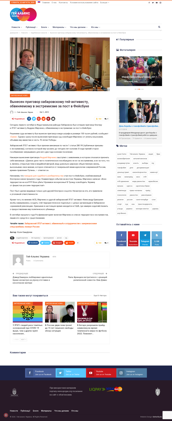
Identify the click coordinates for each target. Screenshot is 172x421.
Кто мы (94, 27)
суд (66, 238)
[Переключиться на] (39, 2)
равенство (134, 195)
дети (131, 168)
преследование (48, 238)
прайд (148, 190)
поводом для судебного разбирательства (43, 176)
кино (138, 177)
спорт (119, 204)
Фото (139, 71)
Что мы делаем (77, 27)
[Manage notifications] (6, 415)
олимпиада (121, 190)
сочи (153, 200)
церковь (155, 209)
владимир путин (123, 163)
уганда (120, 209)
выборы (145, 163)
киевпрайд (128, 177)
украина (129, 209)
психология (121, 195)
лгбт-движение (123, 181)
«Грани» (13, 137)
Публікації (30, 27)
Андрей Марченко (48, 157)
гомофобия (121, 168)
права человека (136, 190)
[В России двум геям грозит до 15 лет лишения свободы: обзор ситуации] (60, 312)
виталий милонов (140, 159)
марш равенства (138, 181)
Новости (16, 27)
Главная (46, 2)
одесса (129, 186)
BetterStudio (157, 417)
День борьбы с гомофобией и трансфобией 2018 (139, 126)
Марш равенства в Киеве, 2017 (139, 76)
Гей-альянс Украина (137, 154)
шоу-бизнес (121, 213)
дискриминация (143, 168)
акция (150, 154)
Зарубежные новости (20, 95)
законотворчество (139, 172)
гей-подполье (35, 238)
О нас (54, 2)
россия (59, 238)
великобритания (123, 159)
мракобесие (153, 181)
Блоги (44, 27)
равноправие (146, 195)
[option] (139, 72)
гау (153, 163)
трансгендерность (145, 204)
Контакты (63, 2)
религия (120, 200)
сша (133, 204)
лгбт (145, 177)
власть (136, 163)
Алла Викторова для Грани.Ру (99, 89)
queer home (121, 154)
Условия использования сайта (84, 2)
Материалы (58, 27)
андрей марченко (22, 238)
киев (119, 177)
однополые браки (143, 186)
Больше (104, 2)
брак (158, 154)
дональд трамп (123, 172)
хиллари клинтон (142, 209)
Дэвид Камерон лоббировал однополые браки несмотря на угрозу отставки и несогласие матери (33, 280)
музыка (120, 186)
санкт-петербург (142, 200)
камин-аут (154, 172)
